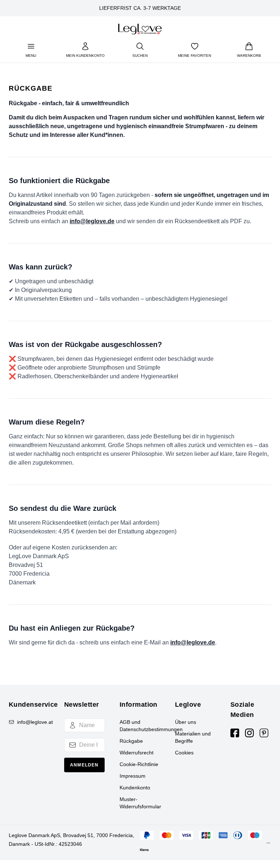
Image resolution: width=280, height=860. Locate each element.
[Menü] (268, 844)
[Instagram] (249, 733)
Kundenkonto (135, 787)
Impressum (132, 776)
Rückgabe (131, 741)
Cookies (184, 753)
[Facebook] (234, 733)
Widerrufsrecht (136, 753)
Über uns (185, 722)
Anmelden (84, 765)
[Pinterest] (264, 733)
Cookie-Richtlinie (139, 764)
